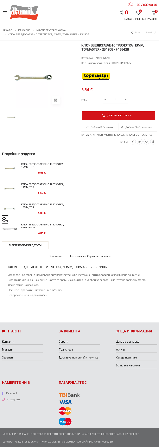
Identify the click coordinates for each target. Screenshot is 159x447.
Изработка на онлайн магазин (81, 441)
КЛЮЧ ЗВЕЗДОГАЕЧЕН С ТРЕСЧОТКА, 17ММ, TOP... (42, 165)
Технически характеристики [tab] (89, 256)
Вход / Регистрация (140, 19)
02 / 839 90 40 (146, 5)
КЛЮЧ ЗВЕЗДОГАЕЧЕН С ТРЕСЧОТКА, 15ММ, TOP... (42, 206)
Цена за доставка (127, 341)
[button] (126, 12)
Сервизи (7, 357)
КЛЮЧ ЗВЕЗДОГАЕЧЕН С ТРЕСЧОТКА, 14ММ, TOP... (42, 186)
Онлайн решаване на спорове (120, 434)
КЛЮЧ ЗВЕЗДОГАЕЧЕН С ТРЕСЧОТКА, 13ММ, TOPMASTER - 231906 (48, 34)
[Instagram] (146, 141)
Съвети (63, 341)
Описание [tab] (55, 256)
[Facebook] (133, 141)
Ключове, (120, 134)
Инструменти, (105, 134)
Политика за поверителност (48, 434)
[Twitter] (140, 141)
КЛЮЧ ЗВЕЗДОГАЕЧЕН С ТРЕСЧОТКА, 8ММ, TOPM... (42, 226)
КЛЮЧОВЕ (24, 30)
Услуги (120, 349)
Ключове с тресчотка (139, 134)
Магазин (7, 349)
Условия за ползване (16, 434)
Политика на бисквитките (84, 434)
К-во (84, 99)
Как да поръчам (126, 357)
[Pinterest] (153, 141)
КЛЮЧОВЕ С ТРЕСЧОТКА (51, 30)
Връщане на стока (128, 365)
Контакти (8, 341)
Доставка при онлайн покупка (78, 357)
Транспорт (66, 349)
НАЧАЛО (7, 30)
